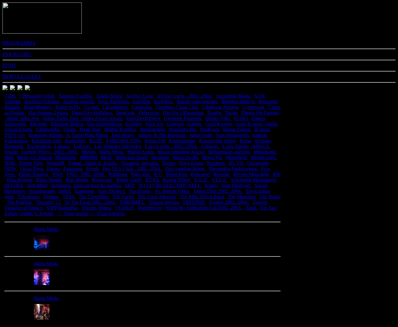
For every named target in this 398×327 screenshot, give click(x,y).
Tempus (51, 196)
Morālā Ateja (264, 157)
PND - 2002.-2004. (86, 174)
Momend (160, 157)
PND (58, 174)
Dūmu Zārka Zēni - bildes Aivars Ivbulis (83, 118)
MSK (10, 163)
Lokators (210, 146)
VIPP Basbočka (62, 207)
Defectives (149, 112)
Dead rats (126, 112)
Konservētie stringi (218, 140)
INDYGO (15, 135)
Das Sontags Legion (48, 112)
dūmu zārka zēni (23, 118)
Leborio (62, 146)
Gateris (195, 124)
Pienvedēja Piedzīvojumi (233, 168)
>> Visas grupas (73, 213)
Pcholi (93, 168)
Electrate (39, 124)
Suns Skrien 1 (112, 191)
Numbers (216, 163)
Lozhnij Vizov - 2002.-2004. (50, 151)
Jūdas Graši (201, 135)
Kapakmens (16, 140)
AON (260, 96)
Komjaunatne (183, 140)
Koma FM (155, 140)
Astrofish (141, 101)
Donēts (215, 112)
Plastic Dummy (34, 174)
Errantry (134, 124)
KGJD (96, 140)
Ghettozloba (48, 129)
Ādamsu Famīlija (75, 96)
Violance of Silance (24, 207)
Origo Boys (32, 168)
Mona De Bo (186, 157)
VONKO (125, 207)
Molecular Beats (132, 157)
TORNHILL (132, 202)
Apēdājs (13, 101)
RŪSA (153, 179)
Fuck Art (155, 124)
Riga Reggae (20, 179)
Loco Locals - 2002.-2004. (172, 146)
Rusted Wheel (177, 179)
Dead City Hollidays (92, 112)
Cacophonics (115, 107)
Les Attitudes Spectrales (118, 146)
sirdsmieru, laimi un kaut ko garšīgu (86, 185)
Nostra (169, 163)
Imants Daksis (237, 129)
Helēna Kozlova (120, 129)
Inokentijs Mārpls (46, 135)
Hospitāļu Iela (183, 129)
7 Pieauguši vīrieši (37, 96)
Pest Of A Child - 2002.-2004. (132, 168)
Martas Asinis (141, 151)
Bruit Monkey (38, 107)
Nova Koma (191, 163)
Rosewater (103, 179)
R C (158, 174)
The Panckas (20, 202)
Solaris (211, 185)
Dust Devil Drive (143, 118)
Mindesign (66, 157)
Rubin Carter (129, 179)
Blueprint (268, 101)
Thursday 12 (49, 202)
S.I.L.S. (220, 179)
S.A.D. (201, 179)
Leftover (83, 146)
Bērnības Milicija (238, 101)
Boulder (12, 107)
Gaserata (176, 124)
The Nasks (269, 196)
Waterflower (150, 207)
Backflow (164, 101)
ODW (11, 168)
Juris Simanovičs (233, 135)
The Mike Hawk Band (202, 196)
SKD (130, 185)
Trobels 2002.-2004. (229, 202)
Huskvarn (210, 129)
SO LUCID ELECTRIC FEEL (170, 185)
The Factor (124, 196)
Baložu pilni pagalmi (198, 101)
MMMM (89, 157)
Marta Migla (112, 151)
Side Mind (38, 185)
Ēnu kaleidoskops (105, 124)
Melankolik (265, 151)
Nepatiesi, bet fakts (140, 163)
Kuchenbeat (39, 146)
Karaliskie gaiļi (46, 140)
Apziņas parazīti (78, 101)
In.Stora (262, 129)
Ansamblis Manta (234, 96)
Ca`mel (92, 107)
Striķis (65, 191)
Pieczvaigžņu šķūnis (185, 168)
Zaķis (252, 207)
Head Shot (91, 129)
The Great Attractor (157, 196)
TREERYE (194, 202)
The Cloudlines (94, 196)
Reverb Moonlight (252, 174)
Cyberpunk (254, 107)
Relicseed (201, 174)
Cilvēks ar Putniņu (221, 107)
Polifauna (118, 174)
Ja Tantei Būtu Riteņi (87, 135)
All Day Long (140, 96)
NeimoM (56, 163)
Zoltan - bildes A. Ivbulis (29, 213)
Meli (9, 157)
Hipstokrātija (153, 129)
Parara (54, 168)
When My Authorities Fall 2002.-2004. (204, 207)
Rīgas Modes (49, 179)
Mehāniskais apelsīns (229, 151)
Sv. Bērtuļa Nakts (173, 191)
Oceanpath (258, 163)
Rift (276, 174)
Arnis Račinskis (114, 101)
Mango (89, 151)
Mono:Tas (212, 157)
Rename (222, 174)
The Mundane (242, 196)
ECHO (241, 118)
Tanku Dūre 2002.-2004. (218, 191)
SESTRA (14, 185)
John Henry (123, 135)
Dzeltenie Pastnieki (183, 118)
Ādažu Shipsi (109, 96)
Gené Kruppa (219, 124)
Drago (232, 112)
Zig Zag (268, 207)
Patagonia (73, 168)
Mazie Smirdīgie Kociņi (182, 151)
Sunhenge (85, 191)
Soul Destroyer (236, 185)
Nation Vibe (31, 163)
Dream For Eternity (260, 112)
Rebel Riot (177, 174)
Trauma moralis (164, 202)
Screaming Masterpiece (254, 179)
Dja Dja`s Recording (184, 112)
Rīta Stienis (77, 179)
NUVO (237, 163)
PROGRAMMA (19, 43)
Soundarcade (42, 191)
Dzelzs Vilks (218, 118)
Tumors (260, 202)
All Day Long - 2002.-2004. (185, 96)
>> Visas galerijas (107, 213)
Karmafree (76, 140)
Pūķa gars (141, 174)
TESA (69, 196)
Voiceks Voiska (97, 207)
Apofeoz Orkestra (42, 101)
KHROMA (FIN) (124, 140)
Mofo (107, 157)
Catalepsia (142, 107)
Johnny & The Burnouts (162, 135)
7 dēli (10, 96)
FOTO (9, 65)
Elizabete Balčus (68, 124)
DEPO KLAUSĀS (21, 76)
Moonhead (237, 157)
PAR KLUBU (16, 54)
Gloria (70, 129)
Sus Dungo (140, 191)
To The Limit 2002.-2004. (90, 202)
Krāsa (246, 140)
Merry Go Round (35, 157)
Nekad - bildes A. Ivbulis (93, 163)
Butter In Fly (68, 107)
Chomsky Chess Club (177, 107)
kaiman (260, 135)
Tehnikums (29, 196)
